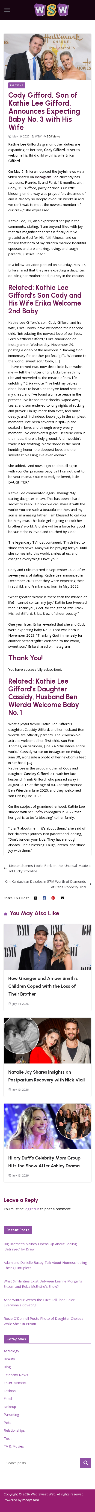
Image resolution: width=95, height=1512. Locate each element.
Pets (7, 1422)
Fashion (10, 1390)
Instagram (43, 177)
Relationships (14, 1430)
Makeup (10, 1406)
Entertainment (15, 1382)
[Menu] (7, 9)
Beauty (9, 1359)
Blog (7, 1366)
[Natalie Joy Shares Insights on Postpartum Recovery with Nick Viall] (47, 1020)
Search (85, 1462)
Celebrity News (16, 1374)
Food (8, 1398)
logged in (32, 1208)
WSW (38, 136)
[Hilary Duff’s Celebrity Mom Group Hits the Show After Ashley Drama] (47, 1106)
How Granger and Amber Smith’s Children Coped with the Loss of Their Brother (43, 986)
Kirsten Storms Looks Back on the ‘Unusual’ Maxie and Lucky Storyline (50, 868)
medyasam (30, 1500)
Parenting (16, 85)
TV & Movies (14, 1446)
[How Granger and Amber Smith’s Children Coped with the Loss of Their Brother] (47, 926)
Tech (8, 1438)
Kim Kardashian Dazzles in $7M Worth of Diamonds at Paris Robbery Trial (45, 884)
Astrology (11, 1351)
